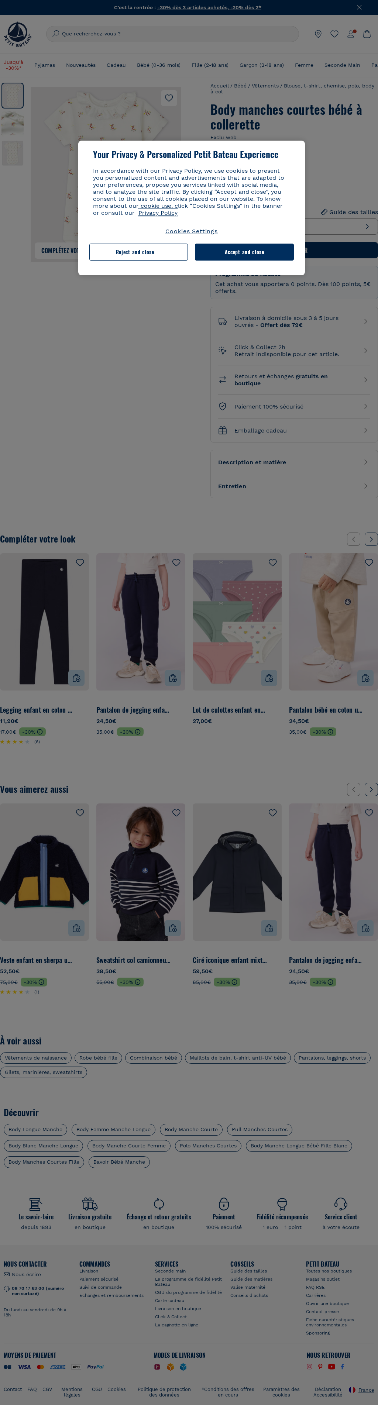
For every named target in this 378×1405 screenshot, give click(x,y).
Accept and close (244, 252)
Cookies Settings (191, 231)
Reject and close (135, 252)
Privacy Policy (158, 212)
